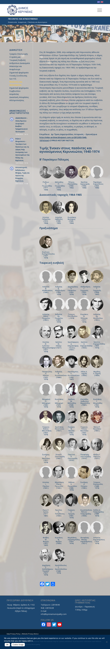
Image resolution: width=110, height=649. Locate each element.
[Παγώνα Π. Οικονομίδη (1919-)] (71, 444)
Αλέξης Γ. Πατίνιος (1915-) (96, 456)
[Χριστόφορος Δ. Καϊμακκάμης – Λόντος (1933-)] (71, 332)
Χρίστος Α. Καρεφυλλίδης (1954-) (86, 345)
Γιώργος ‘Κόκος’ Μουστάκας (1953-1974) (47, 431)
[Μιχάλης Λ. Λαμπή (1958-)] (97, 361)
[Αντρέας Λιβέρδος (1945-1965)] (58, 207)
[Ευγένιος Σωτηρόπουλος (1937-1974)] (45, 242)
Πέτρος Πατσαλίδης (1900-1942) (72, 185)
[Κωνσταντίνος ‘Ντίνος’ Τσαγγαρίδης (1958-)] (84, 500)
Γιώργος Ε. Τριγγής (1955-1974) (71, 514)
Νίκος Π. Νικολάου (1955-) (97, 429)
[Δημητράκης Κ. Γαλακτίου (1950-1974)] (71, 276)
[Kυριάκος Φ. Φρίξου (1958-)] (58, 527)
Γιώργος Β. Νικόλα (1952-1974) (71, 431)
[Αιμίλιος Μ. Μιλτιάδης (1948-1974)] (71, 389)
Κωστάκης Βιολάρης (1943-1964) (72, 220)
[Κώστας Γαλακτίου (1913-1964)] (45, 207)
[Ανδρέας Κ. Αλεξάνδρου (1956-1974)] (58, 276)
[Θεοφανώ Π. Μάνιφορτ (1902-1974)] (45, 389)
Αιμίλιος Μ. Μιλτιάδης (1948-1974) (72, 403)
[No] (106, 642)
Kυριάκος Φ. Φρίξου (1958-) (59, 540)
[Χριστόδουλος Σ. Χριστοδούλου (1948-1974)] (58, 555)
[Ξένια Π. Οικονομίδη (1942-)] (58, 444)
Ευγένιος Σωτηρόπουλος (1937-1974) (48, 255)
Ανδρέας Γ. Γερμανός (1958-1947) (97, 290)
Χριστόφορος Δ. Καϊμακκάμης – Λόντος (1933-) (73, 346)
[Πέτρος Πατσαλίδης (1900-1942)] (71, 172)
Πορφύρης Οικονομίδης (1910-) (85, 456)
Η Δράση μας (15, 57)
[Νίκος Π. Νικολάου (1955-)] (97, 417)
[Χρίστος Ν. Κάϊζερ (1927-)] (58, 332)
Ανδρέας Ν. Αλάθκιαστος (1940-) (47, 289)
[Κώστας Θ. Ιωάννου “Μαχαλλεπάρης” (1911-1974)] (45, 332)
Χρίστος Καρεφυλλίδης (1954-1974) (99, 345)
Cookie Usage (18, 645)
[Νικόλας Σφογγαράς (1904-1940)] (84, 172)
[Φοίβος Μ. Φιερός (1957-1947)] (45, 527)
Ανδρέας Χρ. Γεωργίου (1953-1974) (59, 318)
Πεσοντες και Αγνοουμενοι (23, 18)
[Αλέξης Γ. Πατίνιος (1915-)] (97, 444)
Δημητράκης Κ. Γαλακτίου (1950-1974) (73, 290)
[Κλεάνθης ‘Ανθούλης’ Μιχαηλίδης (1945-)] (84, 389)
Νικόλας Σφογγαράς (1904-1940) (85, 185)
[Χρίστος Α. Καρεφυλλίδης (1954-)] (84, 332)
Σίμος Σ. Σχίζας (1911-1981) (46, 513)
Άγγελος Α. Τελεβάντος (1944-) (60, 513)
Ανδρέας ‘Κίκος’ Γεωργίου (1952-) (46, 317)
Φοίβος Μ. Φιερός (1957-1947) (46, 541)
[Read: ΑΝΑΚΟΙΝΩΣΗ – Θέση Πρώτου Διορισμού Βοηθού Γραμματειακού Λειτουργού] (11, 119)
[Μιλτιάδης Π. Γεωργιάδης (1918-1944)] (58, 172)
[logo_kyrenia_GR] (22, 10)
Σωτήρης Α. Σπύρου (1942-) (84, 485)
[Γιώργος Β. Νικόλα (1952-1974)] (71, 417)
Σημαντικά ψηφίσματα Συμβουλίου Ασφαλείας (18, 91)
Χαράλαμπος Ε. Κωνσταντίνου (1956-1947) (74, 375)
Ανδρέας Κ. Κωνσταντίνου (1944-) (61, 374)
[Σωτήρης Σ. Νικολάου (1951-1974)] (45, 444)
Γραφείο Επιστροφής (18, 54)
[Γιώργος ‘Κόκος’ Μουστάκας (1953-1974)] (45, 417)
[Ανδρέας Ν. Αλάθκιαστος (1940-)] (45, 276)
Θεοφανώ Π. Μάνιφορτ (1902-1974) (46, 403)
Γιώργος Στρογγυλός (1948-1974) (98, 485)
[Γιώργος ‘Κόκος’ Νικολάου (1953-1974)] (84, 417)
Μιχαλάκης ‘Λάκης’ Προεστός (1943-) (59, 485)
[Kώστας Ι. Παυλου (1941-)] (45, 472)
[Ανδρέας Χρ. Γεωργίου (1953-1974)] (58, 304)
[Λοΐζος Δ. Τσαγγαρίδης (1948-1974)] (97, 500)
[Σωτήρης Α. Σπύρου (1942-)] (84, 472)
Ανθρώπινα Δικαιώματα (19, 63)
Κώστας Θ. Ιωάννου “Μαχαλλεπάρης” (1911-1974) (49, 347)
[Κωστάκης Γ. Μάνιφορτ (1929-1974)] (58, 389)
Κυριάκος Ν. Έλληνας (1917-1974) (84, 318)
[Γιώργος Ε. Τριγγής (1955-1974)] (71, 500)
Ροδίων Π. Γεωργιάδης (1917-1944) (47, 186)
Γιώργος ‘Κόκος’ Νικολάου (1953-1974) (84, 431)
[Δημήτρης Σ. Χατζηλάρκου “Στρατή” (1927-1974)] (45, 555)
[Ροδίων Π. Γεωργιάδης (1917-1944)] (45, 172)
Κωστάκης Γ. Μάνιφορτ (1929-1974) (59, 403)
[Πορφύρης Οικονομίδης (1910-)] (84, 444)
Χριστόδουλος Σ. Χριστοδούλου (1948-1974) (61, 569)
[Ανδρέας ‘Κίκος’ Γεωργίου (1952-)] (45, 304)
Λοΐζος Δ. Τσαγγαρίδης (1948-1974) (98, 513)
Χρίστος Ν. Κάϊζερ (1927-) (58, 345)
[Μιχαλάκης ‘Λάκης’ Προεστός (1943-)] (58, 472)
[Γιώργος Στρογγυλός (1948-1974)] (97, 472)
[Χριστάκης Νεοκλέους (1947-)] (58, 417)
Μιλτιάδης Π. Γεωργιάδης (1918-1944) (60, 186)
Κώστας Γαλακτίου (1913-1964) (46, 220)
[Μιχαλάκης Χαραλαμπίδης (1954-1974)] (71, 527)
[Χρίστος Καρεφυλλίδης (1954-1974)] (97, 332)
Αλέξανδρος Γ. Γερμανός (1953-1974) (85, 290)
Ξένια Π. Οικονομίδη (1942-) (60, 456)
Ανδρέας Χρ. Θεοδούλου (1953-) (98, 317)
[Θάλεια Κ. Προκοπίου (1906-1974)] (71, 472)
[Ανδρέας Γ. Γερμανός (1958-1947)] (97, 276)
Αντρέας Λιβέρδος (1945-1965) (59, 220)
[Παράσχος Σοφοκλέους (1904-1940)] (97, 172)
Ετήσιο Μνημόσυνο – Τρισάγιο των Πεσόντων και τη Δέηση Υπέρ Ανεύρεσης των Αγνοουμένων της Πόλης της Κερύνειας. (22, 149)
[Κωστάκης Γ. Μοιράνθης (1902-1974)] (97, 389)
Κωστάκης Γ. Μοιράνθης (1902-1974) (97, 403)
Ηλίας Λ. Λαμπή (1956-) (84, 373)
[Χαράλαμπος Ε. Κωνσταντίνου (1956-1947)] (71, 361)
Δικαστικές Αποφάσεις (19, 97)
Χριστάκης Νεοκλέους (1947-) (59, 429)
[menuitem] (99, 10)
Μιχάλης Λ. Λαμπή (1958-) (97, 373)
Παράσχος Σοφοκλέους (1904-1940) (98, 185)
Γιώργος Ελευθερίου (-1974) (72, 316)
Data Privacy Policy (13, 634)
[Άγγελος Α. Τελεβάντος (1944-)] (58, 500)
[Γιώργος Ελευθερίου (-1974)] (71, 304)
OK (7, 645)
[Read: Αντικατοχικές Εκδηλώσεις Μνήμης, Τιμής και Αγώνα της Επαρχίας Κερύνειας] (11, 168)
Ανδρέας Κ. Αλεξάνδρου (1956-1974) (60, 290)
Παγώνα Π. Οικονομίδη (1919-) (72, 457)
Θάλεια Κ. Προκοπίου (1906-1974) (72, 486)
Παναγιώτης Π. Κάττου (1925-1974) (47, 375)
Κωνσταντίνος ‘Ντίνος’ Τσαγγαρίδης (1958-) (86, 513)
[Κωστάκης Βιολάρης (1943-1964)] (71, 207)
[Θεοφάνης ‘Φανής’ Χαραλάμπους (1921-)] (84, 527)
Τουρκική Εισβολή (17, 60)
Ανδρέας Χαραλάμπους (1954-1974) (99, 540)
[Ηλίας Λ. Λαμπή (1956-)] (84, 361)
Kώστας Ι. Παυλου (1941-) (46, 485)
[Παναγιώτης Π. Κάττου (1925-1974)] (45, 361)
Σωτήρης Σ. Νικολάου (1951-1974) (46, 458)
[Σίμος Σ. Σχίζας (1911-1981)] (45, 500)
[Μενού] (99, 10)
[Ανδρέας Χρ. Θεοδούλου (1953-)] (97, 304)
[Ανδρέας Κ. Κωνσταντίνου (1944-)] (58, 361)
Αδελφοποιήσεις (16, 100)
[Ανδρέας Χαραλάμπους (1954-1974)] (97, 527)
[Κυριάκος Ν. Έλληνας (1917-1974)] (84, 304)
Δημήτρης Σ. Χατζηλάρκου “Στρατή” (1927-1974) (47, 570)
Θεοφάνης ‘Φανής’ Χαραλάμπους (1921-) (86, 540)
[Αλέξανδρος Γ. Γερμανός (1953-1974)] (84, 276)
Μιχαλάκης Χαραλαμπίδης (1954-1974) (74, 540)
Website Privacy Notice (30, 634)
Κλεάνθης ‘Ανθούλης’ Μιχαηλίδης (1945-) (85, 402)
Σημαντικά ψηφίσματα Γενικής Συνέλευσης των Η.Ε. (18, 75)
